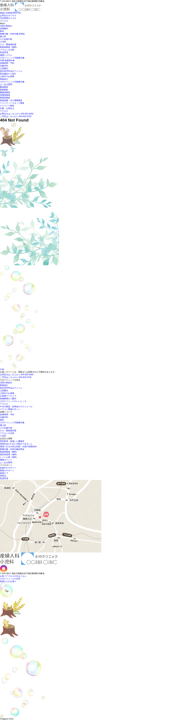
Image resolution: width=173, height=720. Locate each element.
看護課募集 (5, 92)
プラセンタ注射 (7, 50)
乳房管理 (4, 52)
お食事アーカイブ (8, 396)
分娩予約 (4, 66)
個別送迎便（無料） (9, 454)
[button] (1, 11)
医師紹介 (4, 79)
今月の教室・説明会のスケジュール (16, 406)
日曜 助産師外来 (7, 60)
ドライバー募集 (7, 106)
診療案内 (4, 28)
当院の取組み (6, 26)
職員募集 (4, 87)
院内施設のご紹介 (8, 74)
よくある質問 (6, 84)
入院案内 (4, 68)
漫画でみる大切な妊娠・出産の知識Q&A (18, 446)
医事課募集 (5, 98)
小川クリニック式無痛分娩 (12, 58)
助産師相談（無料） (9, 47)
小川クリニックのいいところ (13, 401)
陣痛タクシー (6, 460)
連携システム (6, 55)
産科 (2, 31)
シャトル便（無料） (9, 457)
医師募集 (4, 90)
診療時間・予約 (7, 63)
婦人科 (3, 36)
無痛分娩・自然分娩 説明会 (12, 34)
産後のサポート (7, 470)
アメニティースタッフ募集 (12, 103)
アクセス (4, 111)
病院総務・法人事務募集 (11, 100)
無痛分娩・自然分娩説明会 (12, 449)
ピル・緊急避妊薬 (8, 44)
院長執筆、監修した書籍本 (12, 441)
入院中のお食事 (7, 76)
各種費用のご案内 (8, 398)
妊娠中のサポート (8, 468)
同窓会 (3, 476)
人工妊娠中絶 (6, 39)
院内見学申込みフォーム (11, 71)
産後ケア (4, 473)
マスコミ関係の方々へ (10, 409)
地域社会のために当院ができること (16, 444)
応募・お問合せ (7, 108)
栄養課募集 (5, 95)
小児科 (3, 42)
